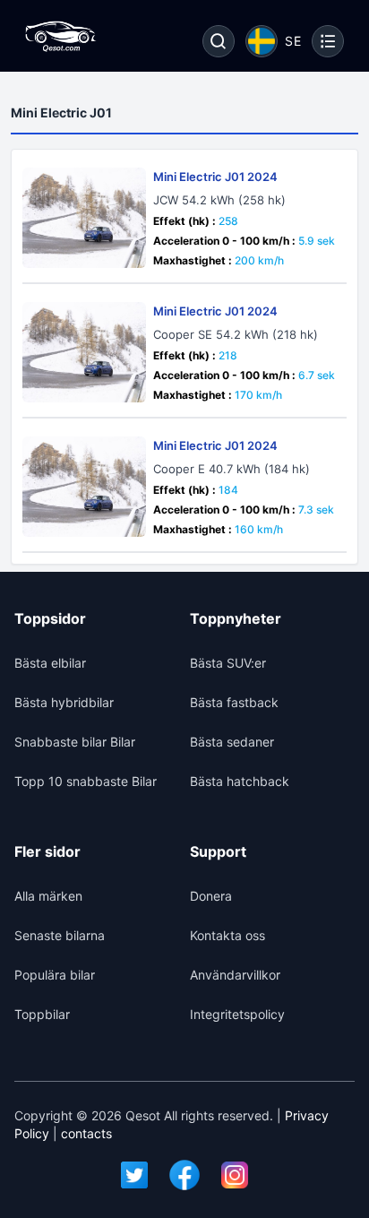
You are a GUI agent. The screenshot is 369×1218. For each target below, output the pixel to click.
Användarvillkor (235, 974)
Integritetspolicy (237, 1014)
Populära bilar (54, 974)
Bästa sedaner (232, 741)
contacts (86, 1133)
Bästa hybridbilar (64, 702)
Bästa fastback (234, 702)
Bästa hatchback (239, 781)
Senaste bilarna (59, 935)
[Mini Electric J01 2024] (84, 218)
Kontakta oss (227, 935)
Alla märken (48, 895)
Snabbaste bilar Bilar (74, 741)
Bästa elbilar (50, 662)
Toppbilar (42, 1014)
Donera (211, 895)
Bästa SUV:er (228, 662)
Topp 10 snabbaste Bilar (85, 781)
